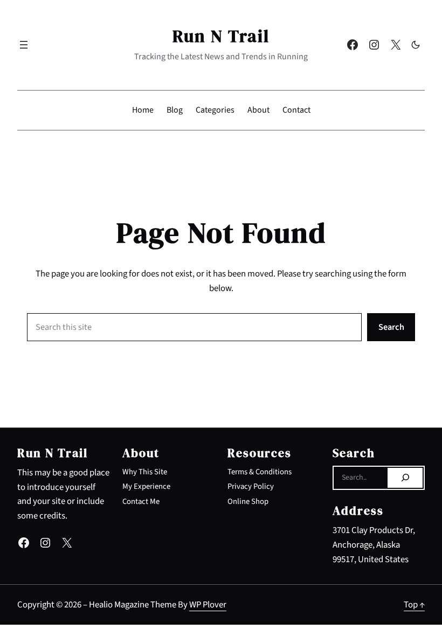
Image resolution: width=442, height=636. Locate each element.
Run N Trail (221, 36)
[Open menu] (23, 44)
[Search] (405, 478)
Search (391, 327)
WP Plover (207, 604)
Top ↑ (414, 604)
